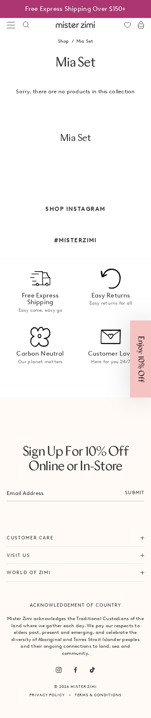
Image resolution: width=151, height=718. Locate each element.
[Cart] (141, 25)
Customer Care (30, 538)
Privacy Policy (47, 694)
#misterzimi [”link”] (75, 240)
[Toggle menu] (11, 25)
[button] (140, 359)
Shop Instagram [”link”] (75, 209)
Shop (63, 41)
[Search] (26, 25)
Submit (134, 492)
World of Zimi (28, 572)
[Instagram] (58, 670)
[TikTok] (92, 670)
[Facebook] (75, 670)
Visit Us (18, 555)
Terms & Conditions (98, 694)
